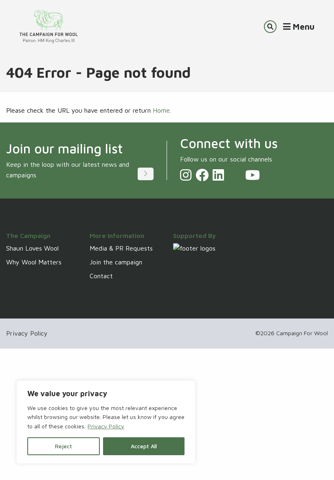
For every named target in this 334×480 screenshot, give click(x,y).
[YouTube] (252, 175)
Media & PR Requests (121, 248)
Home (161, 110)
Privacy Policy (106, 426)
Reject (63, 446)
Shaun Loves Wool (32, 248)
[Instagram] (185, 175)
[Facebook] (202, 175)
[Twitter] (234, 175)
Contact (101, 275)
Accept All (144, 446)
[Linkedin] (218, 175)
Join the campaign (116, 262)
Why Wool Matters (34, 262)
